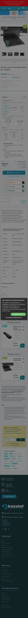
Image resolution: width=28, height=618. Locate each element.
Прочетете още (6, 311)
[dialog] (14, 309)
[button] (14, 317)
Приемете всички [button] (18, 314)
